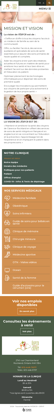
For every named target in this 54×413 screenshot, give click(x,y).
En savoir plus (27, 311)
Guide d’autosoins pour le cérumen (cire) (28, 286)
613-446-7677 (28, 367)
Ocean (17, 270)
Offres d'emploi (12, 177)
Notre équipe (11, 162)
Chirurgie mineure (24, 239)
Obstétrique (20, 205)
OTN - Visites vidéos (25, 262)
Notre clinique (16, 153)
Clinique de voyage (24, 246)
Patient (8, 174)
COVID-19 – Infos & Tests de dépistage (24, 181)
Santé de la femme (24, 277)
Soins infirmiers (22, 213)
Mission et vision (12, 158)
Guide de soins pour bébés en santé (31, 222)
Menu (43, 8)
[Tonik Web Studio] (27, 409)
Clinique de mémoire (25, 231)
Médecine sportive (24, 254)
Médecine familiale (24, 198)
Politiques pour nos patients (19, 170)
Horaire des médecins (15, 166)
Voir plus (27, 331)
